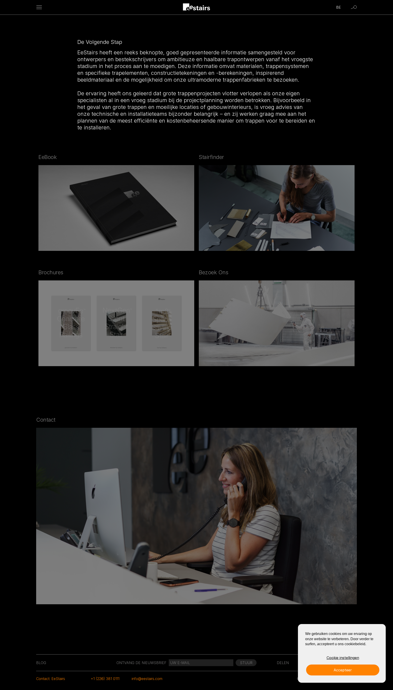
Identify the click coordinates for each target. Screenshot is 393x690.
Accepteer (343, 670)
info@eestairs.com (147, 678)
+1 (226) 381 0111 (105, 678)
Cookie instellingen (343, 657)
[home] (196, 7)
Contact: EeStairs (50, 678)
